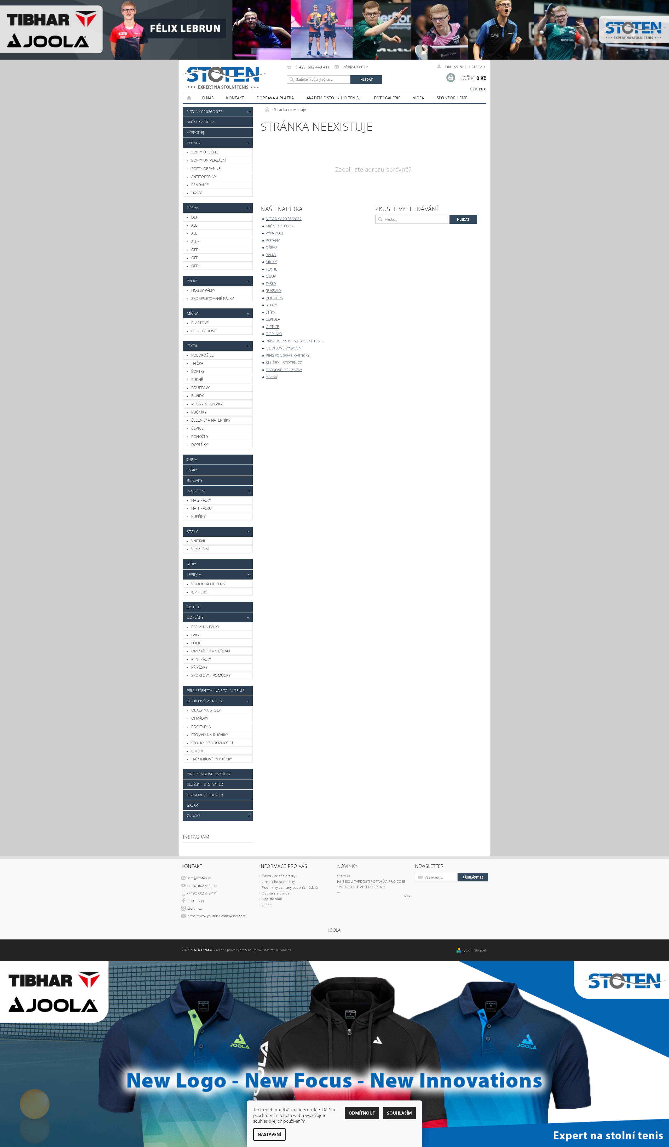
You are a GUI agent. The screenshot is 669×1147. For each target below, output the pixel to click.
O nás (208, 97)
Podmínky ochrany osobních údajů (290, 887)
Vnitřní (198, 540)
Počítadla (201, 726)
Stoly (192, 531)
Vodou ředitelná (208, 583)
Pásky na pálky (205, 626)
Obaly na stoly (206, 710)
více (407, 896)
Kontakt (235, 97)
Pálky (192, 280)
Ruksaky (194, 480)
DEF (194, 217)
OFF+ (195, 265)
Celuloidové (204, 330)
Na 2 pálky (201, 500)
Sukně (197, 379)
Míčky (192, 313)
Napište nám (272, 899)
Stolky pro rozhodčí (212, 742)
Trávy (196, 192)
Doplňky (199, 444)
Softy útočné (204, 152)
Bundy (197, 395)
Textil (192, 345)
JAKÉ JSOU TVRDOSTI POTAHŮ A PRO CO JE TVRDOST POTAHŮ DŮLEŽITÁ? (371, 884)
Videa (418, 97)
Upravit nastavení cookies (271, 950)
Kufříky (198, 516)
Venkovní (200, 548)
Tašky (192, 469)
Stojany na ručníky (209, 734)
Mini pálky (201, 659)
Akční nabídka (200, 121)
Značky (193, 815)
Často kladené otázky (278, 876)
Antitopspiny (203, 176)
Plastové (200, 322)
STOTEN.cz (195, 900)
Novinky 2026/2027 (204, 111)
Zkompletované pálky (212, 298)
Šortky (198, 371)
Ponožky (199, 436)
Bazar (192, 805)
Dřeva (192, 207)
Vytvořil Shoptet (474, 950)
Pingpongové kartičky (208, 773)
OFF (194, 257)
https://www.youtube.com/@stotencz (216, 916)
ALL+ (195, 241)
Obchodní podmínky (278, 881)
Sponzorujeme (452, 97)
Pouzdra (195, 490)
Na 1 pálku (201, 508)
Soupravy (200, 387)
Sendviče (200, 184)
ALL (194, 233)
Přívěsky (199, 667)
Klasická (199, 591)
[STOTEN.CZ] (230, 77)
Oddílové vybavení (205, 700)
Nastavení (269, 1134)
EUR (482, 89)
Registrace (477, 67)
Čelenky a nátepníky (210, 420)
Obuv (192, 459)
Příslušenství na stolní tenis (216, 690)
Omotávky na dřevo (210, 651)
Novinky (347, 866)
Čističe (193, 606)
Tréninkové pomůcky (211, 758)
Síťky (191, 563)
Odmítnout (362, 1113)
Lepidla (194, 574)
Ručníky (198, 412)
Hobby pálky (203, 290)
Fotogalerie (387, 97)
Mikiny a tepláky (206, 404)
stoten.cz (194, 908)
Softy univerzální (208, 160)
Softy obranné (206, 168)
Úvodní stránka (189, 97)
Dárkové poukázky (205, 794)
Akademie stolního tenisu (334, 97)
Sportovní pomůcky (210, 675)
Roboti (198, 750)
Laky (195, 634)
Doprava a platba (275, 97)
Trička (197, 363)
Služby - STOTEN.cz (205, 784)
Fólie (196, 642)
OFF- (195, 249)
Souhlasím (399, 1113)
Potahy (194, 142)
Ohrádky (199, 718)
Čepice (197, 428)
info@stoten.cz (199, 878)
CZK (474, 88)
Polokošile (202, 355)
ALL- (195, 225)
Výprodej (195, 132)
